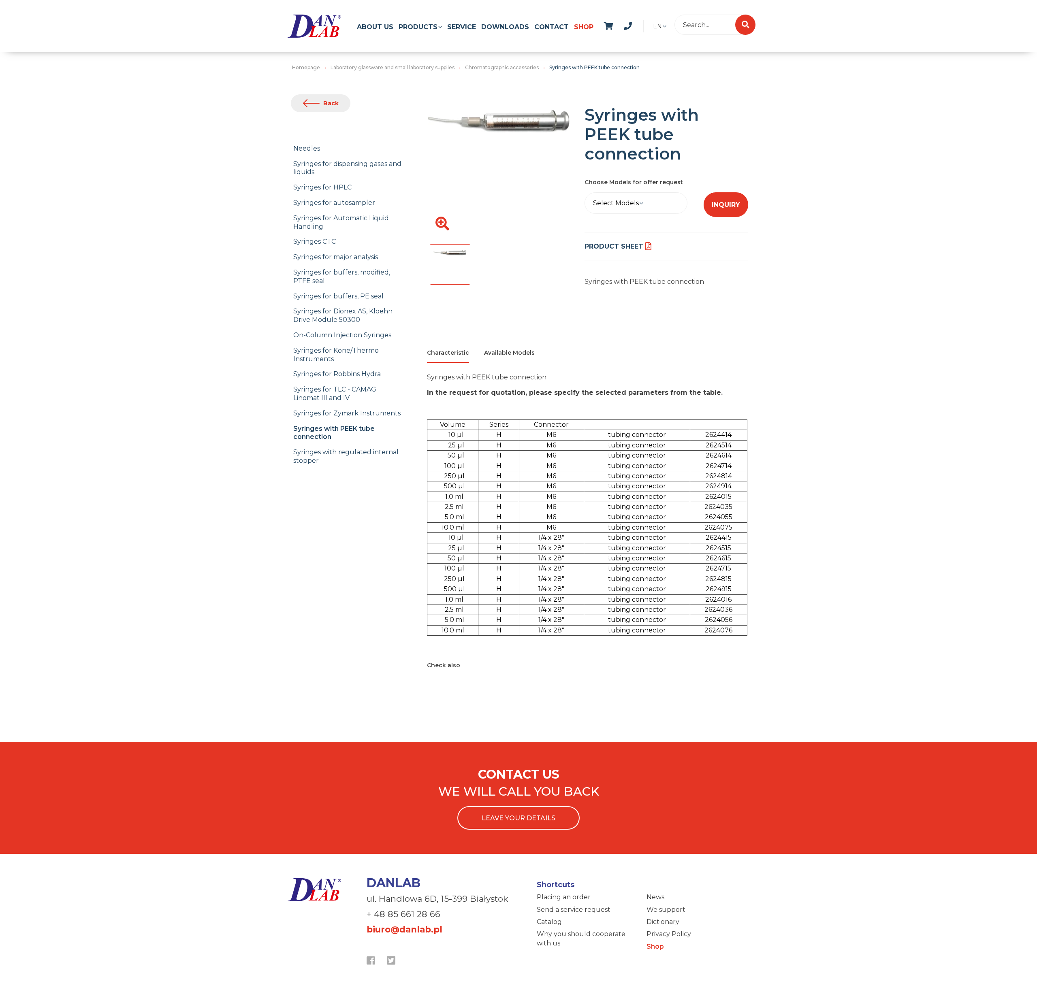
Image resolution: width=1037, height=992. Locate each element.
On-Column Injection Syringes (342, 335)
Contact (551, 27)
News (655, 897)
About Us (375, 27)
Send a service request (573, 909)
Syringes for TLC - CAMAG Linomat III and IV (334, 393)
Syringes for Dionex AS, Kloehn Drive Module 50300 (343, 315)
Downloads (505, 27)
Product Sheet (614, 246)
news (636, 24)
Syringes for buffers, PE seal (338, 296)
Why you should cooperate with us (581, 938)
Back (331, 103)
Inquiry (726, 205)
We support (666, 909)
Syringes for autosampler (334, 202)
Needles (306, 148)
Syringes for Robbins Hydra (337, 374)
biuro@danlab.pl (404, 929)
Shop (583, 27)
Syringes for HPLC (322, 187)
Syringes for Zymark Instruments (347, 413)
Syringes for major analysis (335, 257)
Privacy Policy (669, 934)
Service (461, 27)
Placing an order (564, 897)
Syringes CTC (314, 241)
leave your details (518, 818)
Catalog (549, 922)
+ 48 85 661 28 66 (403, 914)
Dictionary (663, 922)
